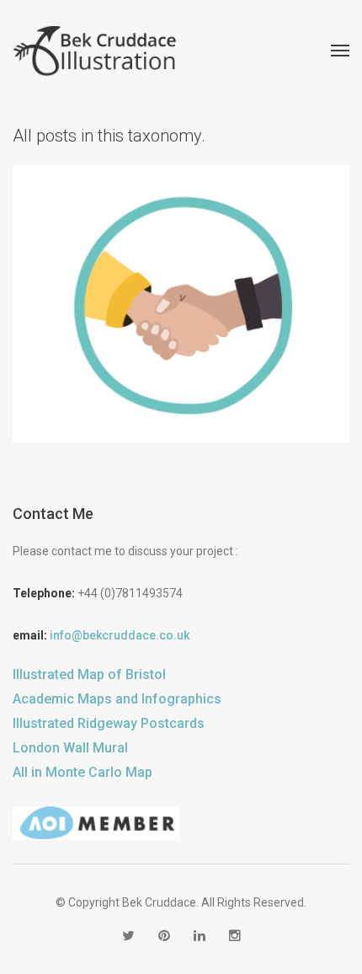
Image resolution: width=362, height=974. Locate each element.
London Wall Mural (70, 748)
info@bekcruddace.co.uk (119, 635)
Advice (101, 338)
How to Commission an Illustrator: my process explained (181, 289)
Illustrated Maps (232, 338)
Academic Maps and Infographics (117, 699)
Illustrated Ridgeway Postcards (109, 723)
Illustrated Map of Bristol (89, 674)
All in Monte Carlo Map (82, 772)
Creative (153, 338)
